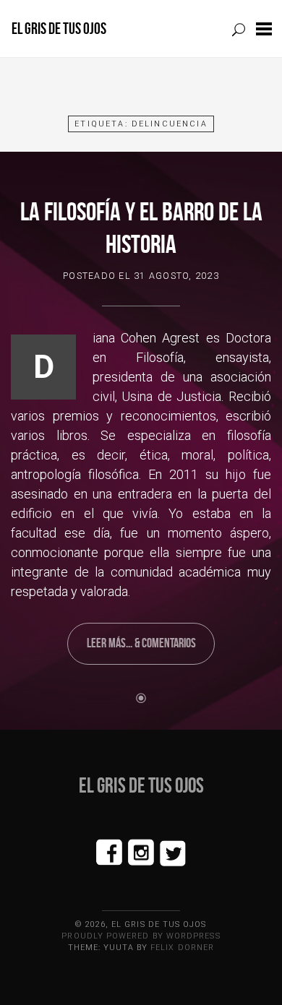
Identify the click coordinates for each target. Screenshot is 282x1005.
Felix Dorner (182, 947)
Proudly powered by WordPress (140, 936)
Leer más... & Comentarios (141, 643)
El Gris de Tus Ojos (59, 28)
